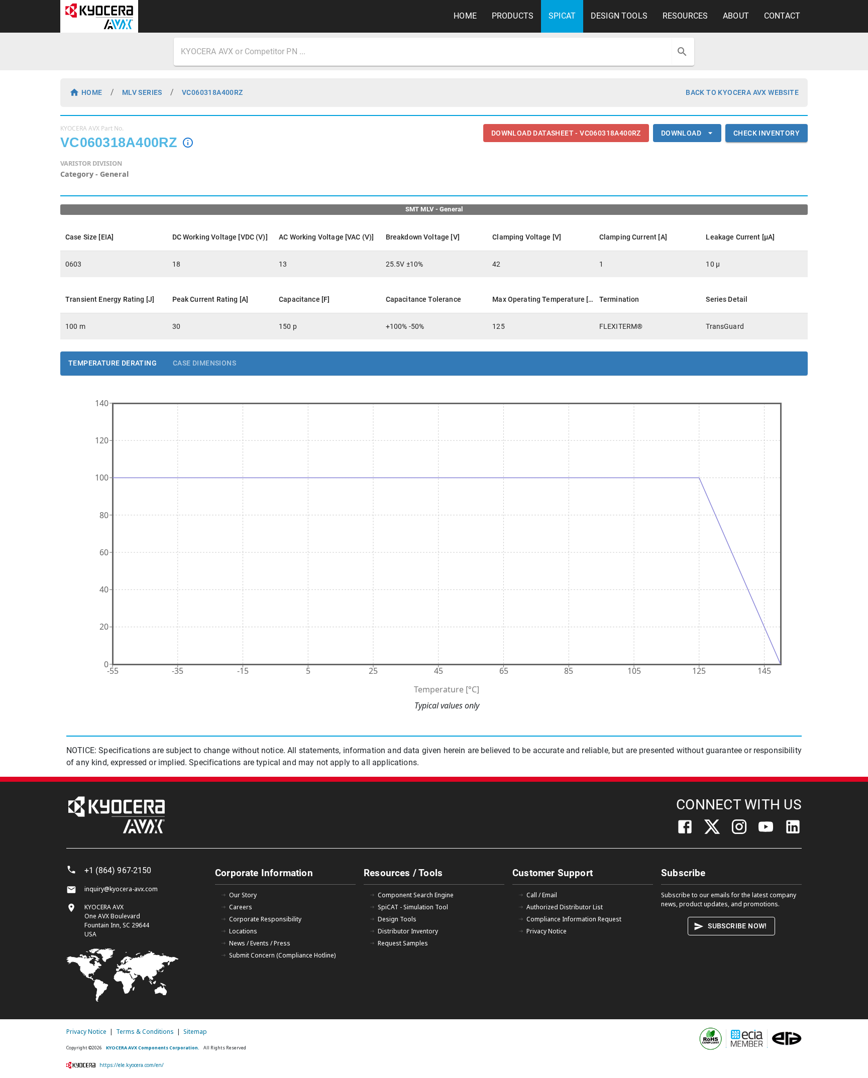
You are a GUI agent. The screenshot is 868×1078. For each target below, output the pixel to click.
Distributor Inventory (408, 931)
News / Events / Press (259, 943)
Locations (243, 931)
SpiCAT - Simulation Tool (413, 907)
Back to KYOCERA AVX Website (742, 92)
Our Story (243, 895)
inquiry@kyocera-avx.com (121, 889)
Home (91, 92)
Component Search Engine (416, 895)
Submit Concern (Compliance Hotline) (282, 955)
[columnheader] (113, 237)
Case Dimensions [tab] (204, 363)
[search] (682, 52)
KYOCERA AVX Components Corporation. (152, 1047)
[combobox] (424, 52)
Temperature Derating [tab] (112, 363)
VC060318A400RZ (212, 92)
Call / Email (541, 895)
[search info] (188, 143)
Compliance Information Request (573, 919)
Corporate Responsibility (265, 919)
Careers (240, 907)
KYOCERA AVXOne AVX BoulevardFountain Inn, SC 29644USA (116, 920)
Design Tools (397, 919)
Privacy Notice (546, 931)
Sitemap (195, 1031)
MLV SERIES (142, 92)
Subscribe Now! (737, 926)
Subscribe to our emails (695, 895)
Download (681, 133)
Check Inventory (766, 133)
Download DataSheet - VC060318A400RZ (566, 133)
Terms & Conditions (145, 1031)
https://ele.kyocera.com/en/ (131, 1064)
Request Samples (403, 943)
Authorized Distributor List (564, 907)
